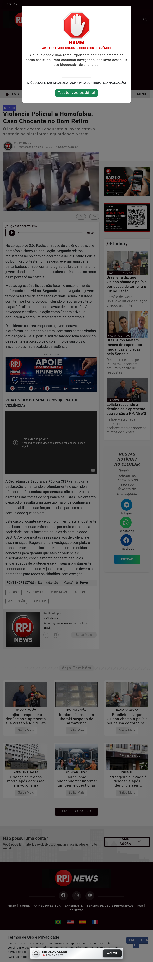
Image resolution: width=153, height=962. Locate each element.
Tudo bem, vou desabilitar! (76, 93)
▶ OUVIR (112, 953)
